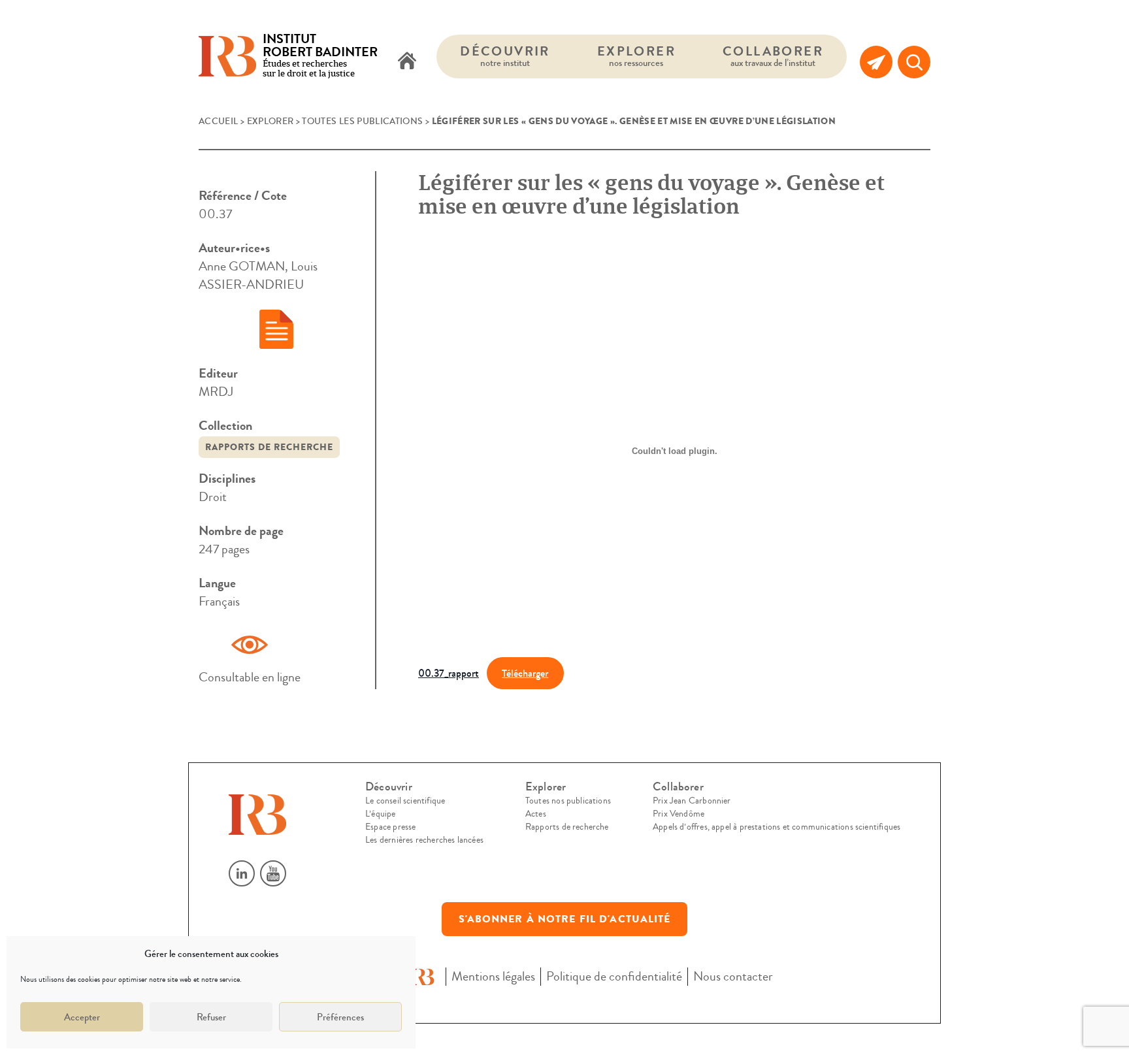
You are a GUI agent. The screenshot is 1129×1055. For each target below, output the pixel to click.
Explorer (636, 56)
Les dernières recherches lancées (424, 840)
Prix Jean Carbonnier (692, 800)
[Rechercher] (914, 62)
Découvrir (505, 56)
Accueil (218, 121)
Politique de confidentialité (614, 976)
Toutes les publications (362, 121)
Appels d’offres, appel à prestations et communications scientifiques (776, 827)
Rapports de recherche (269, 447)
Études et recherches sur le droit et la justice (320, 56)
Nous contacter (733, 976)
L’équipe (380, 813)
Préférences (340, 1017)
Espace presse (390, 827)
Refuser (211, 1017)
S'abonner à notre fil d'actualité (565, 919)
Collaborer (773, 56)
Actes (535, 813)
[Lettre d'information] (876, 62)
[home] (407, 62)
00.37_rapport (448, 673)
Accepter (82, 1017)
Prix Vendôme (678, 813)
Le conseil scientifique (405, 800)
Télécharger (525, 673)
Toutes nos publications (568, 800)
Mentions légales (493, 976)
